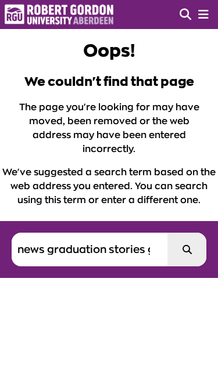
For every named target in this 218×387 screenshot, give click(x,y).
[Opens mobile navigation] (203, 14)
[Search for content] (186, 249)
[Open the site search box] (185, 14)
